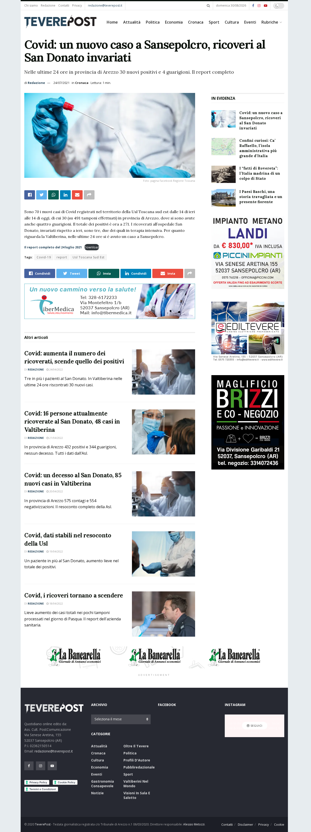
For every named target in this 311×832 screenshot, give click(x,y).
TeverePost (43, 824)
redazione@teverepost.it (105, 5)
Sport (214, 22)
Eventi (250, 22)
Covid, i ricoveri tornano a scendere (73, 595)
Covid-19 (44, 257)
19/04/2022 (56, 551)
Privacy (77, 5)
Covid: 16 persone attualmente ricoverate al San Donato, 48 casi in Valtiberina (72, 422)
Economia (174, 22)
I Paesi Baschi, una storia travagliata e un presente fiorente (260, 196)
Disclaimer (245, 824)
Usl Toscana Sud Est (88, 257)
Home (112, 22)
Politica (153, 22)
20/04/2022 (56, 491)
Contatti (63, 5)
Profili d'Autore (136, 760)
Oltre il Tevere (136, 746)
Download (91, 247)
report (62, 257)
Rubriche (269, 22)
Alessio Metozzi (194, 824)
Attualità (131, 22)
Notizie (97, 793)
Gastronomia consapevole (102, 783)
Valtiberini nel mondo (135, 783)
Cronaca (195, 22)
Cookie (279, 824)
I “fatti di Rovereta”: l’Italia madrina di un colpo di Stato (259, 173)
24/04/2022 (56, 369)
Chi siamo (31, 5)
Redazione (48, 5)
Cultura (232, 22)
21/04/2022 (56, 438)
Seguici (256, 726)
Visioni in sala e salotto (136, 795)
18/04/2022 (56, 603)
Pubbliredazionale (139, 767)
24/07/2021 (61, 83)
